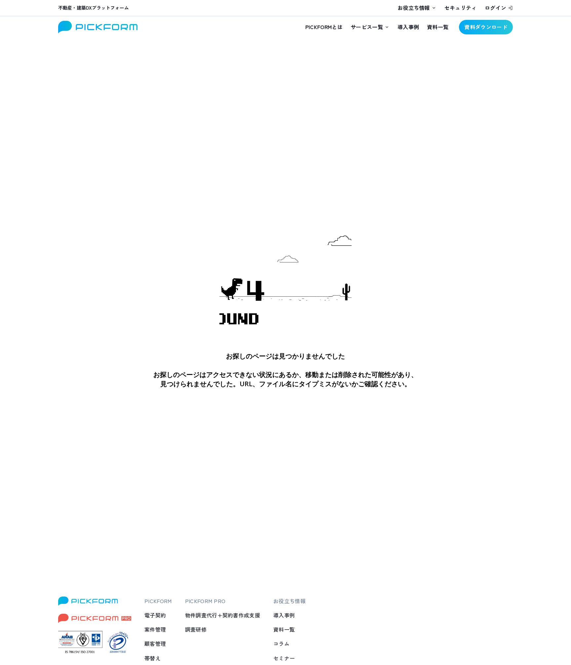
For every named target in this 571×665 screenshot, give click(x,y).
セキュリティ (460, 8)
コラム (281, 643)
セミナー (284, 658)
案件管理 (155, 629)
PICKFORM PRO (205, 601)
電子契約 (155, 615)
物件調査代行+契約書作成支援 (222, 615)
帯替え (152, 658)
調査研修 (196, 629)
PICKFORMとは (324, 27)
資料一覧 (437, 27)
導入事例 (408, 27)
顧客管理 (155, 643)
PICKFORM (158, 601)
